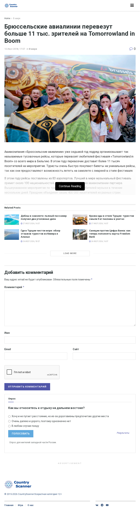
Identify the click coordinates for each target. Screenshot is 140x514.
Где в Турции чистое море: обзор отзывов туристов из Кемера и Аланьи (40, 233)
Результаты (123, 433)
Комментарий (14, 287)
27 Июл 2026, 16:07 (31, 223)
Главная (8, 505)
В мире (16, 18)
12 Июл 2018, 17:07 (14, 49)
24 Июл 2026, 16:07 (99, 241)
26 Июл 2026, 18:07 (31, 241)
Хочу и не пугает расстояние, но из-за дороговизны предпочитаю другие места (60, 416)
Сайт (76, 349)
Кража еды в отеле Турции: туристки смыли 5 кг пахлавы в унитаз (111, 217)
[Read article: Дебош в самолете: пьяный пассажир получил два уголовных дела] (11, 219)
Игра (20, 505)
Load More (70, 253)
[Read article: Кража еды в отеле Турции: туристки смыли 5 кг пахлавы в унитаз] (80, 219)
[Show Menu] (132, 5)
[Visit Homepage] (11, 5)
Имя (7, 332)
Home (7, 18)
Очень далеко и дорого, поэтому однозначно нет (41, 421)
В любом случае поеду (25, 425)
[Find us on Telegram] (102, 505)
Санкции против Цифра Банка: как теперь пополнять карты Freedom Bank (109, 233)
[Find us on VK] (97, 505)
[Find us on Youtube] (107, 505)
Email (7, 349)
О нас (31, 505)
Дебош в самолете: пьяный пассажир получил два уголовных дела (44, 217)
